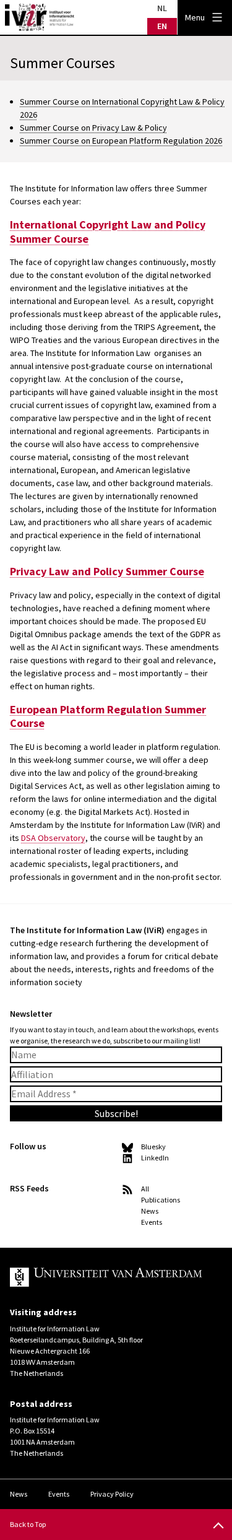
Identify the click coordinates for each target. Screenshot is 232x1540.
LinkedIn (155, 1157)
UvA (106, 1277)
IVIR (39, 17)
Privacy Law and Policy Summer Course (107, 571)
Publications (160, 1199)
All (145, 1188)
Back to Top (28, 1524)
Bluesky (153, 1146)
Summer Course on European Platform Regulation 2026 (121, 140)
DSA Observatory (53, 837)
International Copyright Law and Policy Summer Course (107, 231)
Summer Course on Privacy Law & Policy (93, 127)
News (149, 1211)
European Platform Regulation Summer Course (108, 716)
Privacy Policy (112, 1494)
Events (151, 1222)
